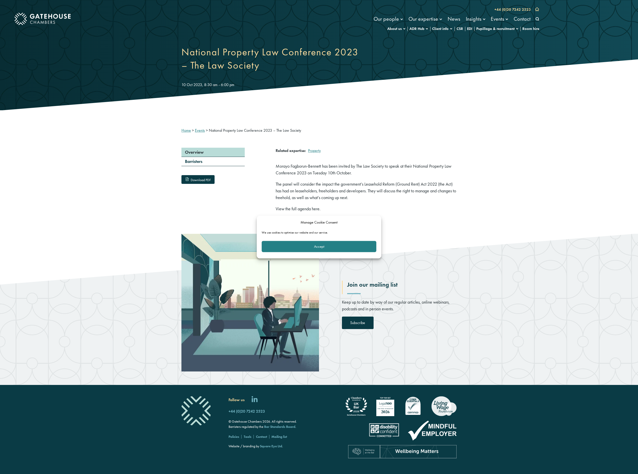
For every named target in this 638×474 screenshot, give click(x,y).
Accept (319, 246)
